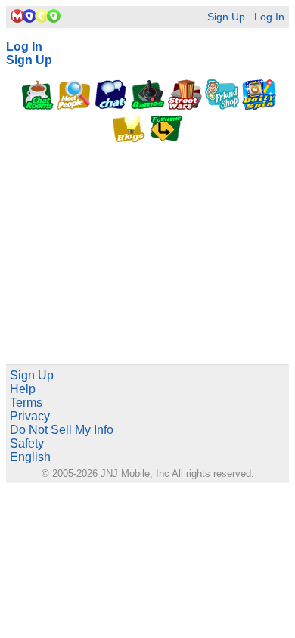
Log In (269, 17)
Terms (26, 402)
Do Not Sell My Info (61, 429)
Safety (27, 443)
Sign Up (226, 17)
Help (23, 388)
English (30, 457)
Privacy (30, 416)
